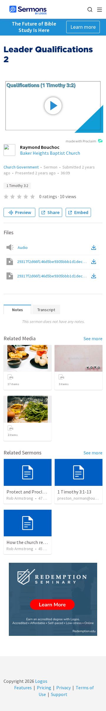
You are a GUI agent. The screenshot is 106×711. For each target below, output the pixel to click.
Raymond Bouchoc (39, 147)
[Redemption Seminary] (53, 599)
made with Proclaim (81, 141)
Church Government (21, 167)
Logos (40, 681)
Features (23, 687)
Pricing (44, 687)
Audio (23, 247)
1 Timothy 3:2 (17, 185)
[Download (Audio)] (95, 247)
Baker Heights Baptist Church (50, 153)
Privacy (63, 687)
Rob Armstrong (19, 498)
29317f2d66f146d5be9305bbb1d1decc (53, 261)
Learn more (83, 26)
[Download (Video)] (95, 261)
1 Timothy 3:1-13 (74, 492)
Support (59, 694)
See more (93, 338)
